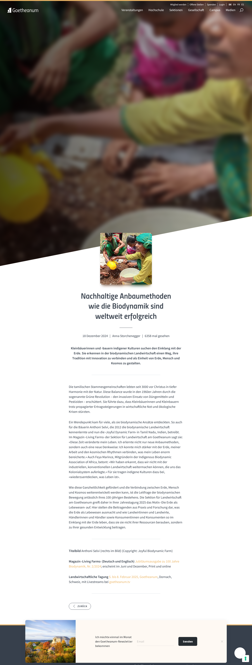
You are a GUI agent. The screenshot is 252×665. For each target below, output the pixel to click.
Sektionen (176, 10)
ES (242, 4)
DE (230, 4)
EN (234, 4)
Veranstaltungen (132, 10)
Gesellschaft (196, 10)
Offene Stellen (197, 4)
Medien (230, 10)
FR (238, 4)
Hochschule (156, 10)
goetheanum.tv (119, 582)
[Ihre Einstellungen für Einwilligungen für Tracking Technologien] (245, 658)
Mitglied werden (178, 4)
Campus (215, 10)
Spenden (211, 4)
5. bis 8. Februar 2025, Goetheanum (133, 577)
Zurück (82, 606)
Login (222, 4)
